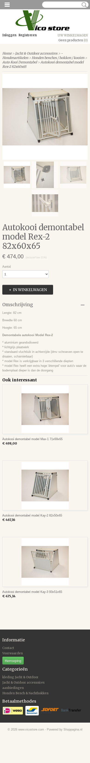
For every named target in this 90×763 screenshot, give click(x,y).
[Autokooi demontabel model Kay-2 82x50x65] (45, 485)
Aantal (6, 266)
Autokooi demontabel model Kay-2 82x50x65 (32, 515)
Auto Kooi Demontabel (19, 62)
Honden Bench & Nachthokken (25, 693)
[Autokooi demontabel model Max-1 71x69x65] (45, 409)
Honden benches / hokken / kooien (58, 58)
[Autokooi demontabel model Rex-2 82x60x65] (45, 117)
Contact (8, 648)
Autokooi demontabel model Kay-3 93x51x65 (32, 592)
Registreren (27, 35)
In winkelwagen (30, 289)
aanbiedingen (13, 688)
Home (7, 53)
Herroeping (13, 660)
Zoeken (83, 4)
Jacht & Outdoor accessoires (36, 53)
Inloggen (9, 35)
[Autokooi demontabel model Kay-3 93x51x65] (45, 562)
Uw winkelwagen (73, 35)
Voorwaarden (12, 653)
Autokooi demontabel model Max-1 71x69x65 (32, 439)
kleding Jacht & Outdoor (20, 677)
